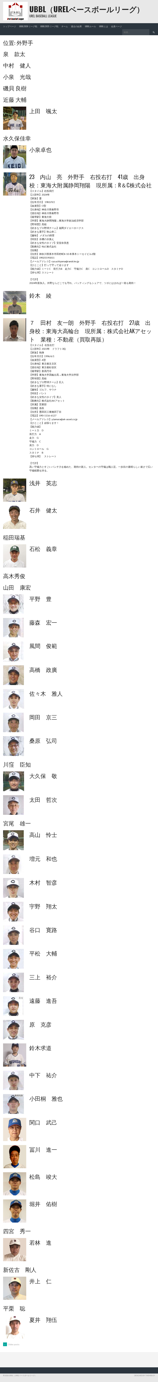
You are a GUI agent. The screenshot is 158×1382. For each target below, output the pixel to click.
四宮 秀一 (17, 1231)
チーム (64, 26)
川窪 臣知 (17, 764)
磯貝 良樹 (15, 88)
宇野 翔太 (43, 906)
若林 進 (40, 1242)
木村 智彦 (43, 882)
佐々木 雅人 (46, 693)
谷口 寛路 (43, 929)
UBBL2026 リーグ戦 (28, 26)
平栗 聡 (14, 1308)
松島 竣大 (43, 1176)
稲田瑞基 (14, 537)
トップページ (9, 26)
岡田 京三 (43, 717)
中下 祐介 (43, 1075)
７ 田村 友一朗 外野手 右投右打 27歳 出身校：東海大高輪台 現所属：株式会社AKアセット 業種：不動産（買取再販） (90, 330)
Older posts (11, 1344)
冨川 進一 (43, 1149)
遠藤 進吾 (43, 1000)
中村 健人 (17, 65)
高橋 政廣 (43, 669)
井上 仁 (40, 1281)
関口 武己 (43, 1122)
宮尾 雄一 (17, 823)
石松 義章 (43, 548)
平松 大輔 (43, 953)
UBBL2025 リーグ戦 (49, 26)
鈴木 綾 (40, 295)
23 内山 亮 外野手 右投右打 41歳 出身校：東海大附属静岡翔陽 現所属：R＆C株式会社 (90, 180)
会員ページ (116, 26)
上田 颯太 (43, 111)
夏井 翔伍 (43, 1319)
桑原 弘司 (43, 740)
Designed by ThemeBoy (144, 1375)
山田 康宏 (17, 587)
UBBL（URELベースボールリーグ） (86, 8)
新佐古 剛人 (19, 1269)
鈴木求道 (40, 1047)
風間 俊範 (43, 645)
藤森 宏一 (43, 622)
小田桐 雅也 (46, 1098)
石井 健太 (43, 510)
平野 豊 (40, 598)
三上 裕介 (43, 977)
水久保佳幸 (17, 138)
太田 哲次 (43, 799)
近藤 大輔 (15, 99)
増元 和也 (43, 858)
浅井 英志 (43, 483)
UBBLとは (103, 26)
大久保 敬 (43, 775)
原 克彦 (40, 1024)
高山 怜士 (43, 834)
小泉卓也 (40, 149)
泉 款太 (14, 53)
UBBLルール (90, 26)
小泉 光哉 (17, 76)
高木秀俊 (14, 576)
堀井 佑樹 (43, 1203)
